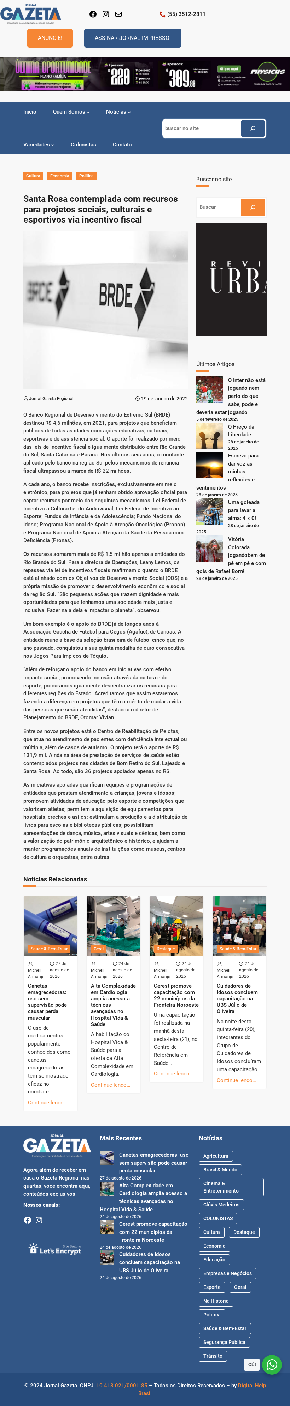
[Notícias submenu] (129, 111)
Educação (214, 1259)
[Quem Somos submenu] (87, 111)
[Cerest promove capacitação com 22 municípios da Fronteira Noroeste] (107, 1228)
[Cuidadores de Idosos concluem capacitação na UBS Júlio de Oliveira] (107, 1258)
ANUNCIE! (50, 38)
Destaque (166, 948)
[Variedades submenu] (52, 144)
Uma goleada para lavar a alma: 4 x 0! (244, 510)
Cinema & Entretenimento (221, 1187)
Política (86, 176)
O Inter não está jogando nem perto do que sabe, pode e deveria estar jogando (231, 396)
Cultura (33, 176)
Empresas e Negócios (227, 1273)
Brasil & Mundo (220, 1169)
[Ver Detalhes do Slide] (145, 74)
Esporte (212, 1287)
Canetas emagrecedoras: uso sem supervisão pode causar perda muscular (47, 1002)
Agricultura (215, 1156)
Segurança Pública (224, 1342)
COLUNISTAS (218, 1218)
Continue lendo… (47, 1102)
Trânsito (212, 1356)
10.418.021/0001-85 (121, 1385)
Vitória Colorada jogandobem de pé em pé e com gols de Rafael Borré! (231, 555)
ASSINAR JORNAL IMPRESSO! (133, 38)
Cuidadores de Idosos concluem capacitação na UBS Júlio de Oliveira (237, 999)
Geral (99, 948)
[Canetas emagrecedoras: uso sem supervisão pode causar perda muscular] (107, 1159)
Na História (216, 1301)
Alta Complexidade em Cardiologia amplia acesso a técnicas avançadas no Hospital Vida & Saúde (113, 1005)
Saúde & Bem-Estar (49, 948)
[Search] (253, 128)
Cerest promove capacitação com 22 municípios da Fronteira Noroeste (176, 995)
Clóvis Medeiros (221, 1204)
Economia (59, 176)
